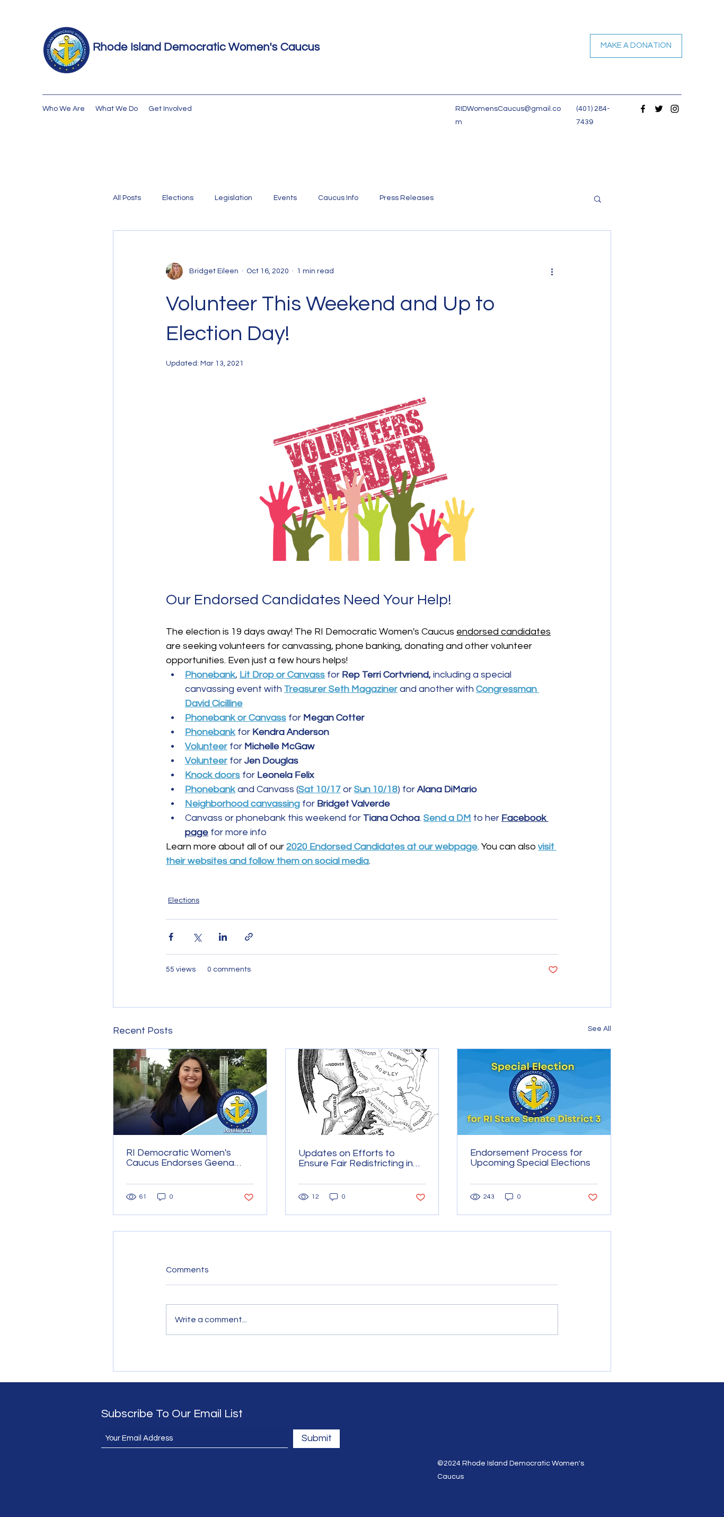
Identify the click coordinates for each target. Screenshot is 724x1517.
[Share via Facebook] (171, 937)
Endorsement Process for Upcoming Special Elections (530, 1158)
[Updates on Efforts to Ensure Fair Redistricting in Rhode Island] (362, 1092)
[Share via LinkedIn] (223, 937)
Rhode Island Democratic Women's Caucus (206, 47)
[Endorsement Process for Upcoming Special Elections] (534, 1092)
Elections (177, 198)
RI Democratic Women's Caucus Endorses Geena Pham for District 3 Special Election (183, 1158)
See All (599, 1029)
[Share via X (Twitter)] (197, 937)
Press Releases (406, 198)
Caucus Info (338, 198)
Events (285, 198)
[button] (598, 198)
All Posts (127, 198)
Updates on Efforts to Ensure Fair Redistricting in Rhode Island (355, 1158)
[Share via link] (249, 937)
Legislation (233, 198)
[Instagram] (674, 108)
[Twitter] (659, 108)
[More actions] (551, 271)
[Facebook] (643, 108)
